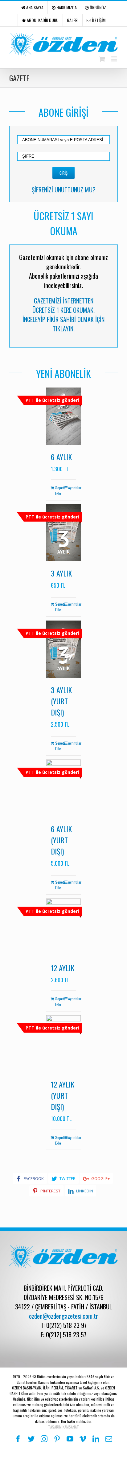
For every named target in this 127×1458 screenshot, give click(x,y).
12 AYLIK (62, 967)
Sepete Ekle (59, 490)
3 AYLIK (61, 573)
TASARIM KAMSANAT (63, 1426)
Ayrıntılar (72, 487)
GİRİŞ (63, 173)
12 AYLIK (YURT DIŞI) (62, 1095)
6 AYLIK (61, 456)
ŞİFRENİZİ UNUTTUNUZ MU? (64, 189)
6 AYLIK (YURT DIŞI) (61, 840)
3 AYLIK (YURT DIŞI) (61, 701)
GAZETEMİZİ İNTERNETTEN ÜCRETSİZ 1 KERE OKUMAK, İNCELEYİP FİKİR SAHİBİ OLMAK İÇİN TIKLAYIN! (63, 314)
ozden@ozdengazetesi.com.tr (63, 1316)
